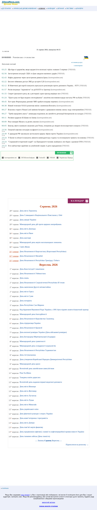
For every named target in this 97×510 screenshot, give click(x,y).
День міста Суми (26, 296)
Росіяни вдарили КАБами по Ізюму (22, 118)
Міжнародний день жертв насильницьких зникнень (41, 242)
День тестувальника (28, 355)
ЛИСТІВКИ (70, 8)
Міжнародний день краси (30, 364)
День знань (24, 278)
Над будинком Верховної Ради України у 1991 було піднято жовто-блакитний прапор (54, 310)
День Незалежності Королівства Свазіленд (37, 319)
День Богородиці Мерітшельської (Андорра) (37, 337)
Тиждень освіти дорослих (30, 377)
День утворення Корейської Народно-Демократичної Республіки (46, 359)
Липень (41, 441)
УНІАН (52, 158)
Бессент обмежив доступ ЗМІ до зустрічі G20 (26, 82)
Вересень (55, 441)
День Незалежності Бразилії (31, 328)
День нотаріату (26, 301)
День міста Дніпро (27, 423)
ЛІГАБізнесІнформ (27, 158)
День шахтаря (25, 238)
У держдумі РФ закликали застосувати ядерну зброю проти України (35, 134)
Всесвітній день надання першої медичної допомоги (41, 382)
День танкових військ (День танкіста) (35, 436)
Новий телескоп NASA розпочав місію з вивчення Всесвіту (32, 106)
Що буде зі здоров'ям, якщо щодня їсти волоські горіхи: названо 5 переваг (38, 70)
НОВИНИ (41, 8)
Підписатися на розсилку (77, 445)
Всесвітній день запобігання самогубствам (37, 368)
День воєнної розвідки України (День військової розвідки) (43, 332)
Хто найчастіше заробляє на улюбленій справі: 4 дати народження (34, 146)
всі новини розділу (76, 62)
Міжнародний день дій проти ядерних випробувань (40, 224)
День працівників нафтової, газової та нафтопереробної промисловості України (52, 432)
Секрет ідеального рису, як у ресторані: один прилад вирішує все (34, 94)
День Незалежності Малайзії (31, 256)
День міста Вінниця (28, 387)
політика (5, 488)
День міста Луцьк (27, 400)
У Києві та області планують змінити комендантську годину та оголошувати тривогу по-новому (47, 138)
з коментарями (78, 65)
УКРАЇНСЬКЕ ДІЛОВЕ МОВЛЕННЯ (25, 8)
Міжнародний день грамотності (32, 341)
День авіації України (28, 220)
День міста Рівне (26, 233)
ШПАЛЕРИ (79, 8)
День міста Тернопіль (28, 211)
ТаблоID (41, 158)
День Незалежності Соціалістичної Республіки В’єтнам (42, 283)
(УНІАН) (71, 70)
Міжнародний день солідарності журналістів (38, 346)
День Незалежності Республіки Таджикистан (38, 350)
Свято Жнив (25, 247)
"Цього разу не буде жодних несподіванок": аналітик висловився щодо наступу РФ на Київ (45, 98)
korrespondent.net (10, 158)
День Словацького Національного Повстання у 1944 (41, 215)
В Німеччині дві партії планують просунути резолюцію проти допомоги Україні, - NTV (43, 86)
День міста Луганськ (28, 396)
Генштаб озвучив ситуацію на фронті (23, 130)
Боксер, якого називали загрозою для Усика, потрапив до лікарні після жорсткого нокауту (44, 126)
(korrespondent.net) (55, 78)
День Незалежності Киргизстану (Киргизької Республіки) (43, 251)
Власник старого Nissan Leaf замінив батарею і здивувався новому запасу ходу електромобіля (46, 110)
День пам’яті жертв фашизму (31, 427)
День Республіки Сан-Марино (32, 305)
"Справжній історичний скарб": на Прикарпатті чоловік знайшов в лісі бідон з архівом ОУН (45, 142)
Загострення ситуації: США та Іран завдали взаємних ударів (32, 74)
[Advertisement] (48, 29)
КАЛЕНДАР (51, 8)
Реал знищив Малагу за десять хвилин (23, 122)
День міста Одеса (27, 292)
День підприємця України (30, 323)
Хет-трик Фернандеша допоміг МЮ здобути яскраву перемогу (33, 102)
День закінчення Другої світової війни (35, 287)
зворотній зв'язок (48, 502)
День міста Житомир (28, 391)
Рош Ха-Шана (25, 373)
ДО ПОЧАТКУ (6, 8)
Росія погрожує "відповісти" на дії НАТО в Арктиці (29, 90)
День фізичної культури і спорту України (36, 414)
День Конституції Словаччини (32, 269)
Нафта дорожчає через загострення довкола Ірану (28, 78)
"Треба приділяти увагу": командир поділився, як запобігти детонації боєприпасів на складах (45, 114)
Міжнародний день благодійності (33, 314)
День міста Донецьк (28, 229)
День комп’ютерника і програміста (34, 418)
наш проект (25, 495)
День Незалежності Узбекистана (33, 274)
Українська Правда (65, 158)
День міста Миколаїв (28, 405)
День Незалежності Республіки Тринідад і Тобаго (40, 260)
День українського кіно (29, 409)
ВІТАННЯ (60, 8)
